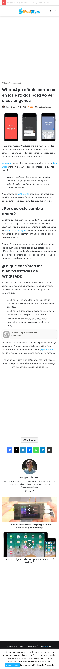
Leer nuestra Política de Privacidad (37, 665)
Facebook (10, 230)
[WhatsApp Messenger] (6, 336)
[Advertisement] (29, 48)
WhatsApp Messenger (25, 332)
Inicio (6, 83)
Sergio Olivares (11, 107)
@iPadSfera (47, 349)
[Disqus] (29, 602)
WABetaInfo (23, 194)
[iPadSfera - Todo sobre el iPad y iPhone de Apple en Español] (29, 11)
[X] (16, 450)
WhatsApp (7, 163)
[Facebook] (9, 450)
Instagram (21, 230)
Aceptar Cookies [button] (12, 665)
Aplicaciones (15, 83)
